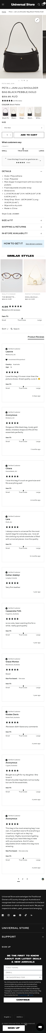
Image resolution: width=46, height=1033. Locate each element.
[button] (23, 101)
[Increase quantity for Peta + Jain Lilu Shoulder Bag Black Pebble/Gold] (10, 135)
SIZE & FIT (7, 220)
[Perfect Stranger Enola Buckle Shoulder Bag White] (35, 275)
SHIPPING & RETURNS (14, 227)
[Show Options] (40, 977)
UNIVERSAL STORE (15, 928)
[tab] (36, 337)
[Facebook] (4, 915)
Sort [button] (4, 329)
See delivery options (34, 244)
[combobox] (22, 977)
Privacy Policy (22, 995)
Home (4, 12)
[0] (42, 4)
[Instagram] (10, 915)
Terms (31, 995)
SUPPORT (9, 937)
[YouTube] (16, 915)
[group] (23, 307)
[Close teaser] (26, 1024)
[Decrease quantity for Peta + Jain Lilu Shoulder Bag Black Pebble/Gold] (4, 135)
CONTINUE (23, 1000)
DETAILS (6, 171)
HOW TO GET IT (13, 243)
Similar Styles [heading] (20, 256)
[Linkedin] (33, 915)
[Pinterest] (22, 915)
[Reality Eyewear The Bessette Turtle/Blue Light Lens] (11, 275)
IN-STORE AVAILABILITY (15, 233)
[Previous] (3, 279)
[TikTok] (27, 915)
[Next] (43, 279)
